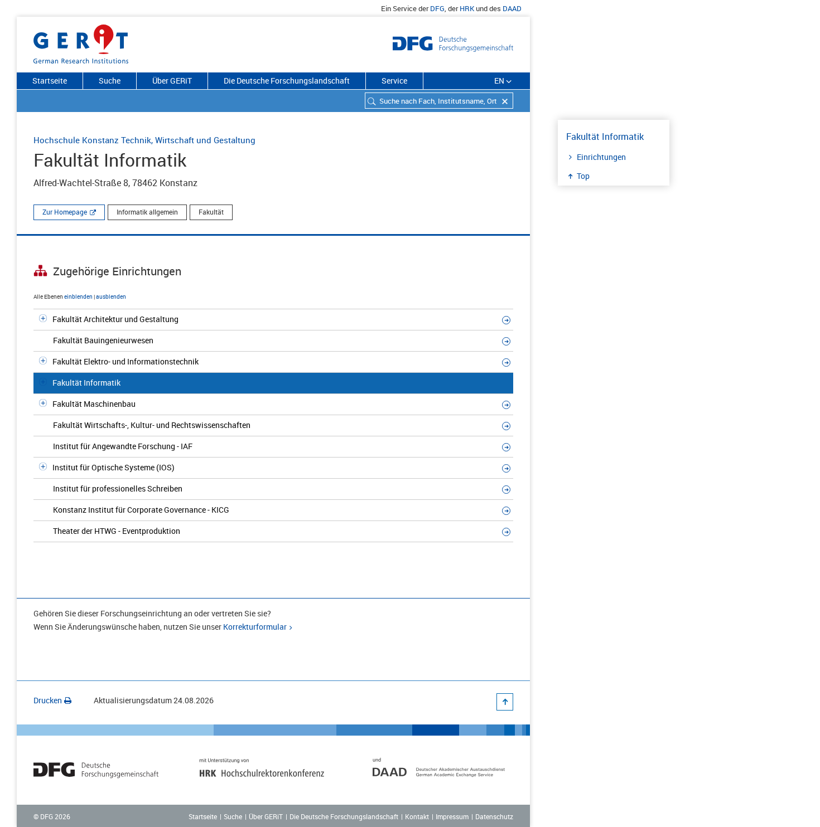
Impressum (452, 816)
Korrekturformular (255, 626)
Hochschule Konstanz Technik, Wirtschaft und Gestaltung (144, 139)
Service (394, 80)
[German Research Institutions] (80, 42)
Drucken (47, 700)
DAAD (512, 8)
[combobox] (439, 101)
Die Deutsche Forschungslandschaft (287, 80)
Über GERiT (172, 80)
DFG (437, 8)
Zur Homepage (64, 211)
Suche (109, 80)
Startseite (49, 80)
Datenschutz (494, 816)
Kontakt (417, 816)
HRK (467, 8)
